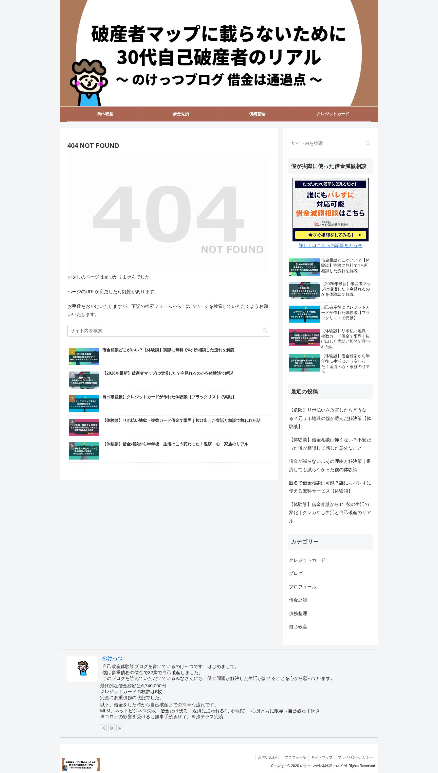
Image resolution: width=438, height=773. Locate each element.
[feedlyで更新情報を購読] (111, 728)
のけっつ (112, 658)
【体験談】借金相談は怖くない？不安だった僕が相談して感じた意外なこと (330, 443)
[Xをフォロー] (103, 728)
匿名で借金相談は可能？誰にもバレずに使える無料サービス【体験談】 (330, 487)
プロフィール (295, 757)
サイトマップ (322, 757)
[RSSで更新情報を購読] (119, 728)
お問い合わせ (268, 757)
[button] (265, 330)
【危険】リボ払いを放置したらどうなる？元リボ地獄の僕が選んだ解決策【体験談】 (330, 418)
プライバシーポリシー (355, 757)
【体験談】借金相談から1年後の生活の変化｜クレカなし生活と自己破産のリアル (330, 512)
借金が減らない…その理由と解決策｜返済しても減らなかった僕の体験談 (330, 465)
